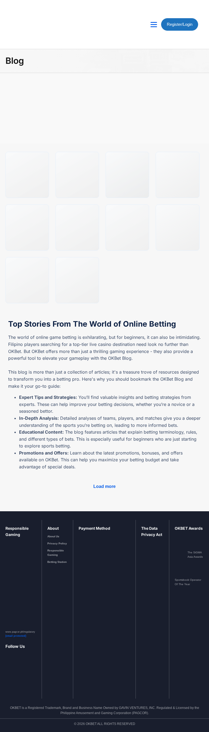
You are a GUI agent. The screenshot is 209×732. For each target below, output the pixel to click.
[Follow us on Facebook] (7, 672)
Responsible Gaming (55, 552)
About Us (53, 536)
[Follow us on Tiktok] (34, 672)
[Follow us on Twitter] (28, 672)
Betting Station (57, 561)
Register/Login (179, 24)
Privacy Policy (57, 543)
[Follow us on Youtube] (21, 672)
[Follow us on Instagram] (14, 672)
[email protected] (15, 636)
